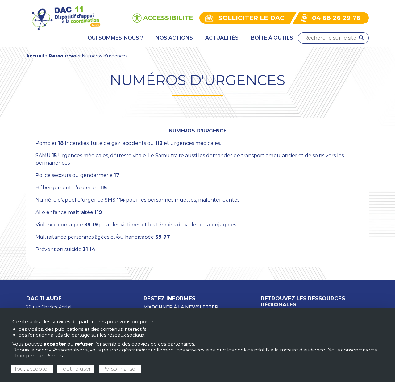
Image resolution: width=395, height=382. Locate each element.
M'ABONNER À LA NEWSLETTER (180, 307)
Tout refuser (75, 369)
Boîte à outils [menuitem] (272, 38)
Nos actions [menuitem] (174, 38)
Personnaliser (119, 369)
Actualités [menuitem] (222, 38)
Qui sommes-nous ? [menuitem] (115, 38)
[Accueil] (65, 17)
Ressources (63, 56)
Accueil (35, 56)
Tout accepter (31, 369)
